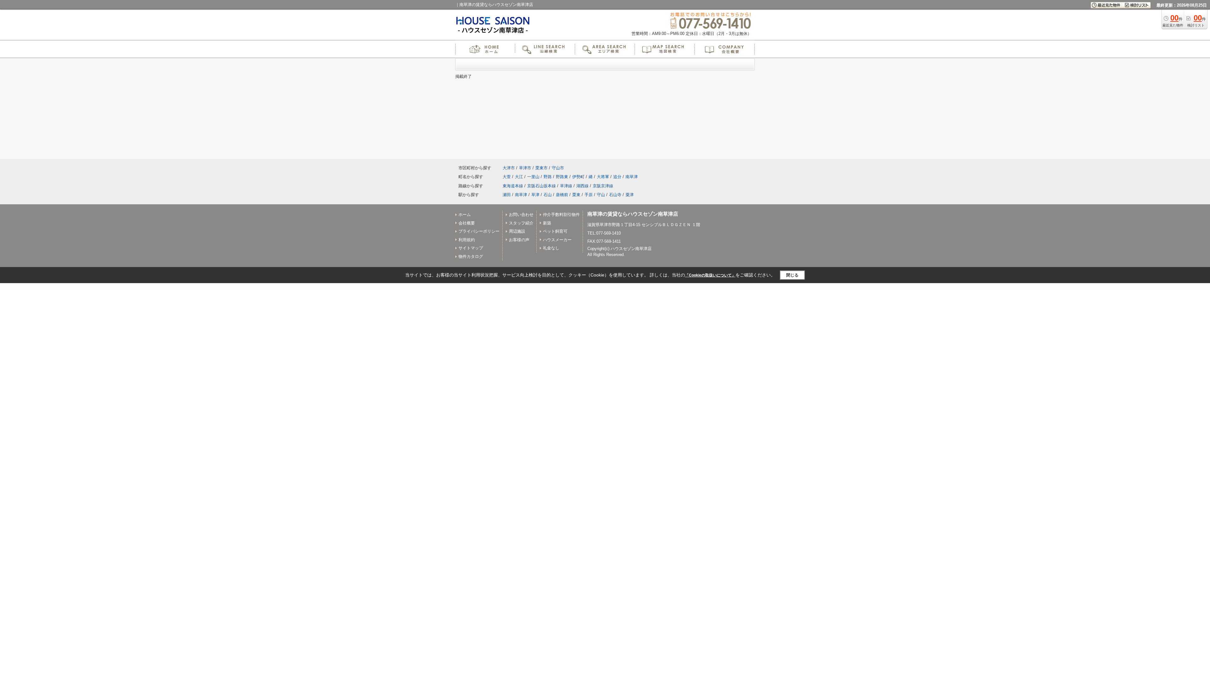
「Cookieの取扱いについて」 (710, 275)
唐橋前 (562, 194)
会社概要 (466, 223)
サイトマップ (470, 248)
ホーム (464, 214)
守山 (601, 194)
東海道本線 (513, 185)
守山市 (558, 168)
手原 (589, 194)
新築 (547, 223)
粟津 (629, 194)
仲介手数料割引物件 (561, 214)
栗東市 (541, 168)
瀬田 (507, 194)
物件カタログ (470, 256)
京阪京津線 (603, 185)
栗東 (576, 194)
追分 (617, 176)
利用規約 (466, 239)
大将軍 (603, 176)
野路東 (562, 176)
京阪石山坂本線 (541, 185)
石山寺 (615, 194)
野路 (548, 176)
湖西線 (582, 185)
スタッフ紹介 (521, 223)
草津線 (566, 185)
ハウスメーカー (557, 239)
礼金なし (551, 248)
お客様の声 (519, 239)
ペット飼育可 (555, 231)
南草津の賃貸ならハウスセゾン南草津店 (632, 214)
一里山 (533, 176)
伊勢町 (578, 176)
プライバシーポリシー (478, 231)
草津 (535, 194)
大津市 (509, 168)
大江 (519, 176)
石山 (548, 194)
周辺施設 (517, 231)
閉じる (792, 275)
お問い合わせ (521, 214)
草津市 (525, 168)
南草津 (631, 176)
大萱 (507, 176)
